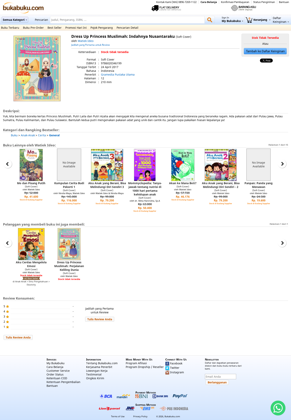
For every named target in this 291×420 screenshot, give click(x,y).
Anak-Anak (28, 135)
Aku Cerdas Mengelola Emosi (31, 264)
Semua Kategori (14, 20)
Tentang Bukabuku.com (102, 363)
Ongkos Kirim (95, 378)
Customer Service (58, 371)
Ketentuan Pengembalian (63, 382)
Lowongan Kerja (96, 371)
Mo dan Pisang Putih (31, 183)
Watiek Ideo (85, 41)
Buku (14, 135)
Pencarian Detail (127, 27)
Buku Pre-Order (33, 27)
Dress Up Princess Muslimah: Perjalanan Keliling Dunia (69, 266)
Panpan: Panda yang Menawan (258, 185)
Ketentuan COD (57, 378)
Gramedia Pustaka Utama (118, 74)
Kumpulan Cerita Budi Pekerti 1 (69, 185)
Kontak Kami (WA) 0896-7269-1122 (176, 2)
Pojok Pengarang (101, 27)
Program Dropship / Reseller (145, 367)
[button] (99, 319)
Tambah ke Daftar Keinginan (265, 51)
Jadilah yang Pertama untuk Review (90, 44)
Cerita (42, 135)
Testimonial (94, 374)
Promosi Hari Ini (76, 27)
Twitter (174, 368)
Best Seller (55, 27)
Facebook (176, 363)
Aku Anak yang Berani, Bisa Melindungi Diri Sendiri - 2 (221, 185)
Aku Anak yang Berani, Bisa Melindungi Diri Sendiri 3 (107, 185)
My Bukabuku (56, 363)
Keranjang (258, 20)
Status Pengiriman (264, 2)
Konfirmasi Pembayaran (235, 2)
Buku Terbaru (10, 27)
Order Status (55, 374)
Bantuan (284, 2)
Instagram (177, 372)
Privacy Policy (140, 416)
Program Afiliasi (136, 363)
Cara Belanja (209, 2)
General (54, 135)
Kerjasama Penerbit (99, 367)
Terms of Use (118, 416)
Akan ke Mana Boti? (183, 183)
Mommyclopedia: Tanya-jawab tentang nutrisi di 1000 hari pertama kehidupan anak (145, 188)
